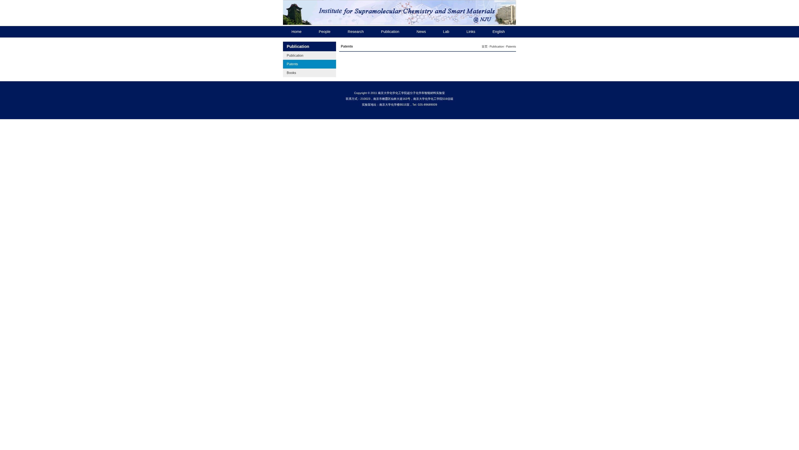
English (499, 32)
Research (356, 32)
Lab (446, 32)
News (421, 32)
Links (470, 32)
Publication (390, 32)
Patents (292, 64)
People (324, 32)
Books (291, 73)
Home (296, 32)
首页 (485, 46)
